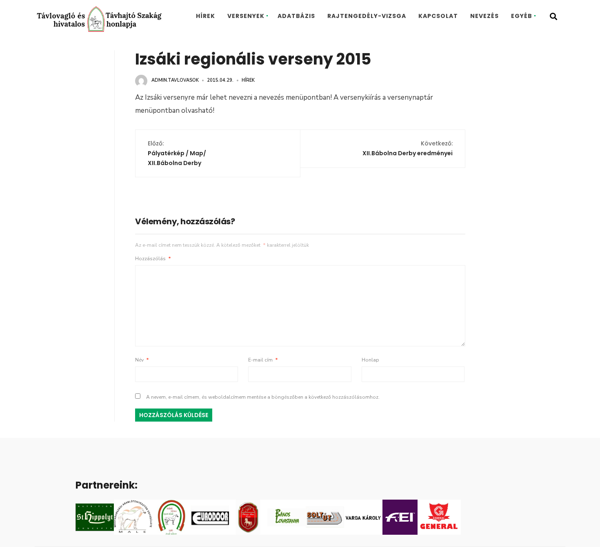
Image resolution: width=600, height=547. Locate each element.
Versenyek (245, 16)
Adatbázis (296, 16)
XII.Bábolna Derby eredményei (407, 148)
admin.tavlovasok (175, 80)
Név (142, 360)
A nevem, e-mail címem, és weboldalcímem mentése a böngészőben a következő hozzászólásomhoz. (263, 397)
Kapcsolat (438, 16)
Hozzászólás (153, 258)
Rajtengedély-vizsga (366, 16)
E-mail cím (263, 360)
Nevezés (484, 16)
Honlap (370, 360)
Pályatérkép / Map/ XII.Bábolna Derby (177, 153)
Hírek (205, 16)
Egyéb (521, 16)
